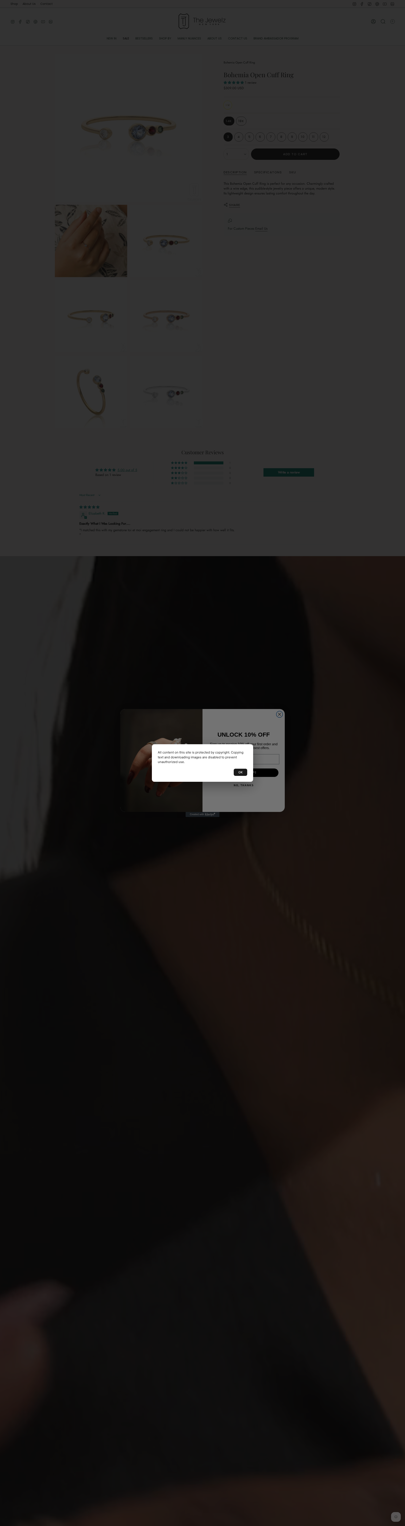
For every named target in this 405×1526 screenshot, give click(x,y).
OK (240, 772)
